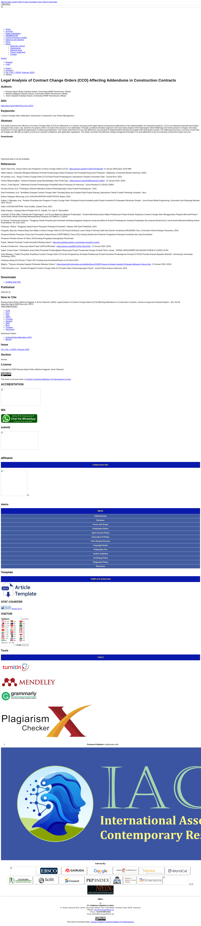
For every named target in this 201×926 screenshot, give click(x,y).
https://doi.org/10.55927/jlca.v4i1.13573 (17, 106)
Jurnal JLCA (17, 609)
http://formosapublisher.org (104, 910)
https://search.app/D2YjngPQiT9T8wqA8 (86, 169)
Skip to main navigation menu (30, 2)
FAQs (8, 42)
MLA (7, 325)
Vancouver (10, 329)
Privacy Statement (17, 52)
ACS (8, 313)
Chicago (9, 319)
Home (8, 29)
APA (7, 315)
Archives (9, 31)
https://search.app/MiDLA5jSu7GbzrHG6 (73, 246)
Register (9, 62)
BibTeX (9, 340)
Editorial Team (16, 50)
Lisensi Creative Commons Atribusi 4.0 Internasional (112, 922)
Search (4, 58)
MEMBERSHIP (12, 36)
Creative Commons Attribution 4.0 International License (48, 379)
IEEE (8, 323)
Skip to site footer (50, 2)
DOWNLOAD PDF (13, 282)
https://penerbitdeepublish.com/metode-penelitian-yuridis (76, 242)
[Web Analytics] (6, 609)
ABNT (8, 317)
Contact (13, 54)
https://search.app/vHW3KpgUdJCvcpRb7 (87, 181)
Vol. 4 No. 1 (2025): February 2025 (20, 73)
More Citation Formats (9, 306)
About (8, 44)
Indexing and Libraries (15, 40)
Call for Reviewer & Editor (16, 38)
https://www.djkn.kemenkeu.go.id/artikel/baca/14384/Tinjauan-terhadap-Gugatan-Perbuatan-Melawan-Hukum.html (104, 264)
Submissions (15, 48)
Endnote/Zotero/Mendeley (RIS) (19, 337)
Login (8, 64)
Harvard (9, 321)
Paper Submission (13, 33)
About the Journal (17, 46)
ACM (8, 311)
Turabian (9, 327)
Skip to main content (9, 2)
